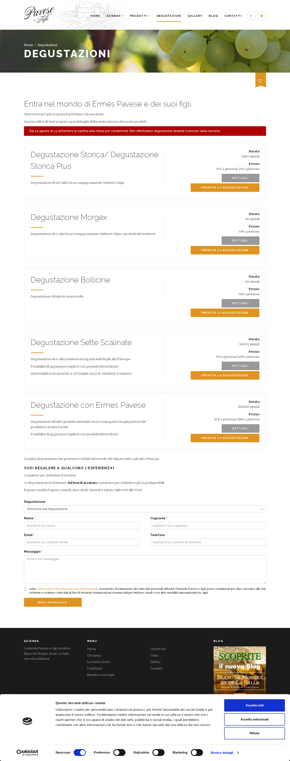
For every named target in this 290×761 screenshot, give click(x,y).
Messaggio (33, 551)
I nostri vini (157, 649)
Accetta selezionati (255, 719)
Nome (29, 518)
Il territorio (94, 668)
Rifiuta (254, 733)
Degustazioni (169, 15)
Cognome (158, 518)
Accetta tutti (255, 705)
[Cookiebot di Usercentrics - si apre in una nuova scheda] (27, 753)
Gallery (195, 15)
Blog (213, 15)
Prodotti (139, 15)
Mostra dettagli (222, 752)
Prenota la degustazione (225, 187)
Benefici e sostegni (100, 675)
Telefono (157, 535)
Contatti (233, 15)
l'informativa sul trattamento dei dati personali (67, 588)
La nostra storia (98, 662)
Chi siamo (94, 655)
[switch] (119, 752)
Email (29, 535)
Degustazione (34, 501)
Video (154, 655)
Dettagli (240, 178)
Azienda (113, 15)
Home (95, 15)
